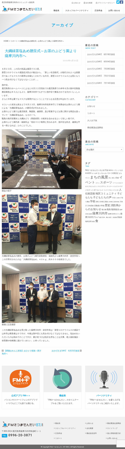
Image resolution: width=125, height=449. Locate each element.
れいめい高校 (114, 178)
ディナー (110, 186)
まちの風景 (99, 177)
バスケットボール (92, 190)
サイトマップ (112, 428)
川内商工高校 (103, 202)
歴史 (107, 205)
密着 (97, 202)
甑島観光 (115, 209)
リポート (91, 113)
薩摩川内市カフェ (114, 214)
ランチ (101, 190)
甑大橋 (104, 209)
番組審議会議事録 (95, 127)
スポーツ (106, 182)
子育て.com (116, 198)
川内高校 (90, 206)
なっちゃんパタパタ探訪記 (108, 173)
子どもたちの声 (102, 197)
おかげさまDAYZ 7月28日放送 (101, 69)
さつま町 (94, 173)
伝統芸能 (90, 193)
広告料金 (98, 10)
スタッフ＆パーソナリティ (77, 10)
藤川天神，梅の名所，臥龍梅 (108, 217)
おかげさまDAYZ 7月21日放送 (101, 76)
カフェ (98, 183)
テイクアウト (101, 186)
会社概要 (88, 3)
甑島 (109, 209)
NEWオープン (113, 170)
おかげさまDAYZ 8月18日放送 (101, 54)
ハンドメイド (118, 186)
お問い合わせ (114, 10)
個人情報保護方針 (114, 433)
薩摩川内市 (100, 213)
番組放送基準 (91, 433)
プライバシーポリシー (106, 3)
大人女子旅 (92, 120)
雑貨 (93, 221)
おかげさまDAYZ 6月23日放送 (65, 351)
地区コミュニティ (106, 193)
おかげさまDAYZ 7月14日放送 (101, 83)
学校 (92, 201)
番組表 (56, 10)
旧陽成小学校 (99, 206)
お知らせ (76, 3)
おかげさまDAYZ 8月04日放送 (101, 61)
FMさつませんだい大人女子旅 (96, 170)
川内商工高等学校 (113, 202)
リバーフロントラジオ (111, 190)
